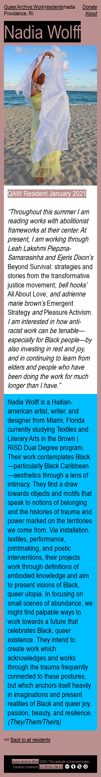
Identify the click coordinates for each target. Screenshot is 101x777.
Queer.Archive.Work (24, 7)
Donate (90, 7)
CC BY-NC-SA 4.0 (51, 766)
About (91, 13)
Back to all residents (30, 740)
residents (54, 7)
